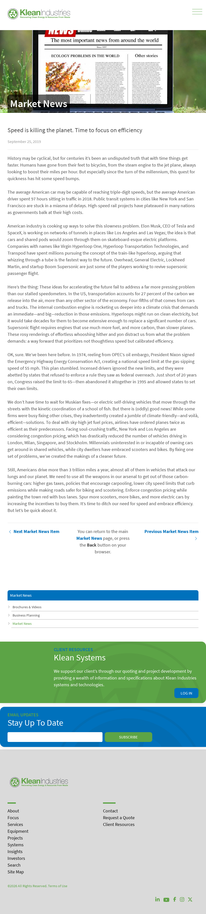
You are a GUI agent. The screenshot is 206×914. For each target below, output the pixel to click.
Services (15, 824)
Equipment (18, 831)
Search (14, 865)
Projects (15, 838)
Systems (16, 845)
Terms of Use (57, 886)
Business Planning (26, 615)
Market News (22, 623)
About (13, 811)
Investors (16, 858)
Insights (15, 851)
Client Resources (119, 824)
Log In (186, 693)
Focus (13, 817)
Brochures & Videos (27, 607)
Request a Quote (119, 817)
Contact (110, 811)
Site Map (16, 872)
